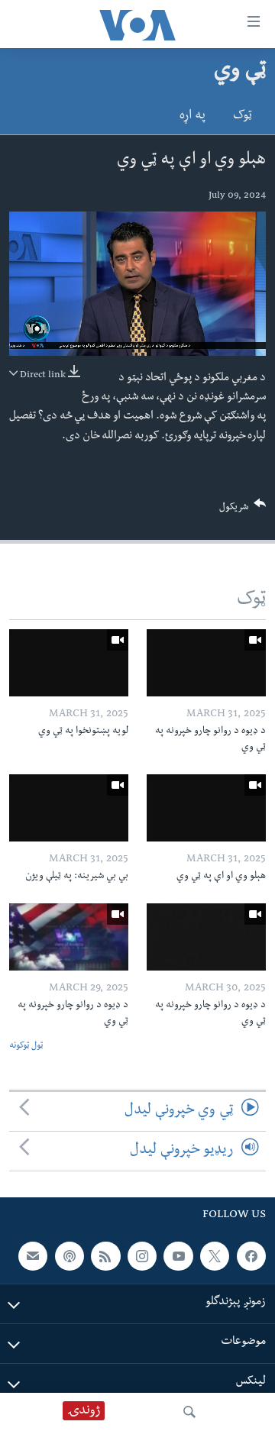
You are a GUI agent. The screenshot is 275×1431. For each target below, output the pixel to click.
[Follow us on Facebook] (251, 1256)
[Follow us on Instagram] (142, 1256)
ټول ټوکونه (26, 1046)
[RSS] (105, 1256)
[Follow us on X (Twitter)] (214, 1256)
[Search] (189, 1412)
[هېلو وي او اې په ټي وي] (206, 807)
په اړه (192, 116)
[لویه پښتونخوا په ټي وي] (68, 662)
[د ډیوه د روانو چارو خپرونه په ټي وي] (206, 662)
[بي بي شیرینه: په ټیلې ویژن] (68, 807)
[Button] (243, 510)
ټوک (242, 116)
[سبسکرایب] (32, 1256)
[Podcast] (69, 1256)
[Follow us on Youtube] (177, 1256)
